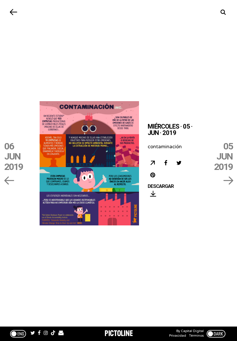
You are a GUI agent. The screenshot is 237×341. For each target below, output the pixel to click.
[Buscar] (223, 12)
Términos (196, 336)
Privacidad (177, 336)
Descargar (161, 186)
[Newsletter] (61, 334)
